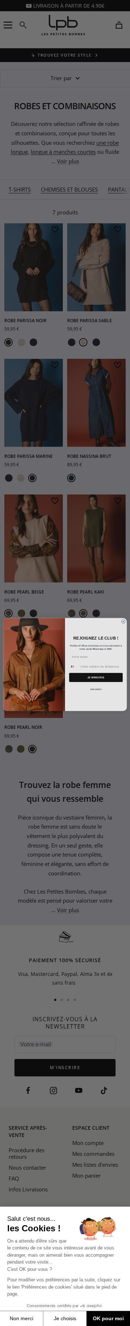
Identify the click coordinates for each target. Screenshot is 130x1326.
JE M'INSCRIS (95, 675)
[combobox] (74, 665)
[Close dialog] (123, 620)
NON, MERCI (96, 687)
